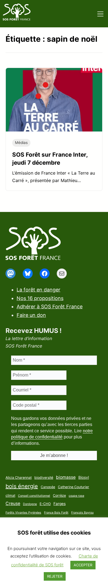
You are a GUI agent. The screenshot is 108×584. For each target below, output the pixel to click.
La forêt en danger (38, 290)
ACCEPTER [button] (83, 565)
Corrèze (59, 495)
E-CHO (45, 504)
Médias (21, 142)
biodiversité (43, 477)
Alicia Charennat (19, 477)
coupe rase (76, 496)
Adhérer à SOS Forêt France (50, 306)
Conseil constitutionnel (34, 496)
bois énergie (22, 486)
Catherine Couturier (73, 487)
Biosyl (83, 477)
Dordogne (30, 504)
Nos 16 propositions (40, 298)
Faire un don (31, 315)
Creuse (13, 503)
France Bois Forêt (56, 512)
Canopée (48, 487)
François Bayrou (82, 512)
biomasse (66, 477)
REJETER (54, 576)
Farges (59, 503)
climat (10, 495)
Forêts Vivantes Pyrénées (23, 512)
